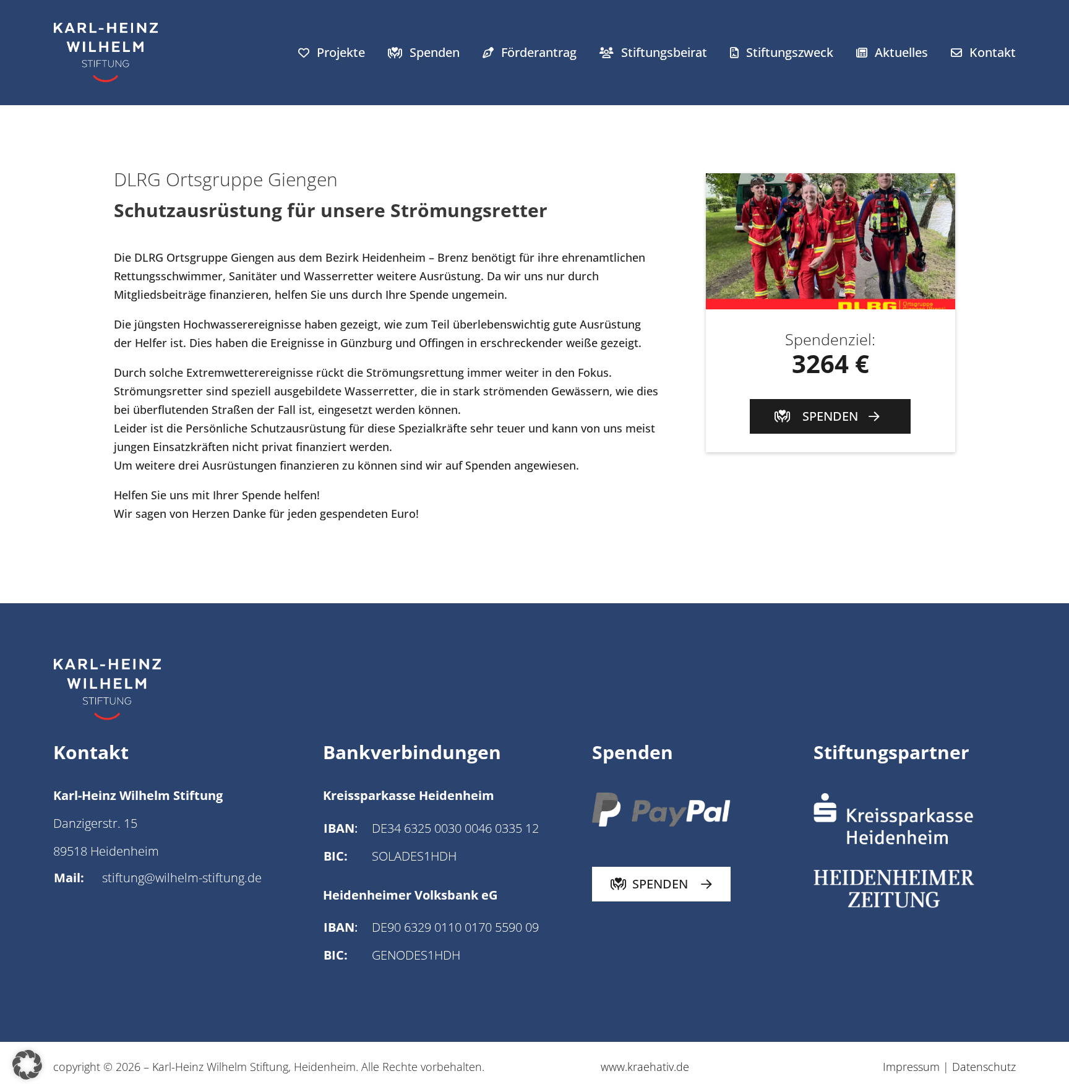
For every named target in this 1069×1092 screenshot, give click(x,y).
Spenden (435, 52)
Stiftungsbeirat (664, 52)
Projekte (341, 52)
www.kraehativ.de (645, 1066)
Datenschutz (984, 1066)
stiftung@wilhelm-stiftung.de (182, 877)
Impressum (913, 1066)
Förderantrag (539, 52)
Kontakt (992, 52)
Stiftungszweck (789, 52)
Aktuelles (901, 52)
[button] (27, 1065)
